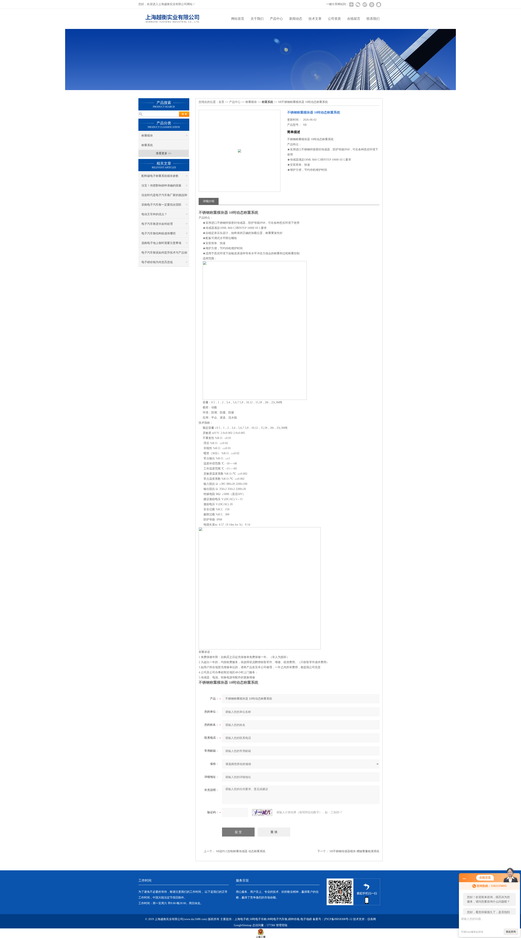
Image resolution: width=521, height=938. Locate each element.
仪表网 (371, 919)
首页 (221, 102)
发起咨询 (511, 931)
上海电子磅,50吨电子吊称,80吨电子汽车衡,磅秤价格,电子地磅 (273, 919)
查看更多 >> (163, 153)
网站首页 (237, 18)
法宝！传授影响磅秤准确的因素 (161, 185)
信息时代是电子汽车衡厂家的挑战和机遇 (164, 197)
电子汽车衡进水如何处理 (157, 223)
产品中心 (276, 18)
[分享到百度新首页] (371, 4)
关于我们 (257, 18)
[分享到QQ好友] (378, 4)
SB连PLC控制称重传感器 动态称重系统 (240, 851)
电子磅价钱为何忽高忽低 (157, 262)
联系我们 (373, 18)
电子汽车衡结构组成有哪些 (158, 233)
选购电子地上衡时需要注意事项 (161, 243)
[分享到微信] (358, 4)
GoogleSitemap (243, 925)
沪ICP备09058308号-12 (338, 919)
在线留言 (353, 18)
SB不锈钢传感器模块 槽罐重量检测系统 (354, 851)
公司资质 (334, 18)
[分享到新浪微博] (365, 4)
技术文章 (315, 18)
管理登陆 (281, 925)
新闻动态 (295, 18)
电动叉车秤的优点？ (154, 214)
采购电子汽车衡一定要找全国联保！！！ (161, 206)
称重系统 (147, 145)
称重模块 (147, 135)
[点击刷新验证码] (262, 812)
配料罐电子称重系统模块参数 (159, 175)
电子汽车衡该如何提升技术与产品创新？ (164, 254)
